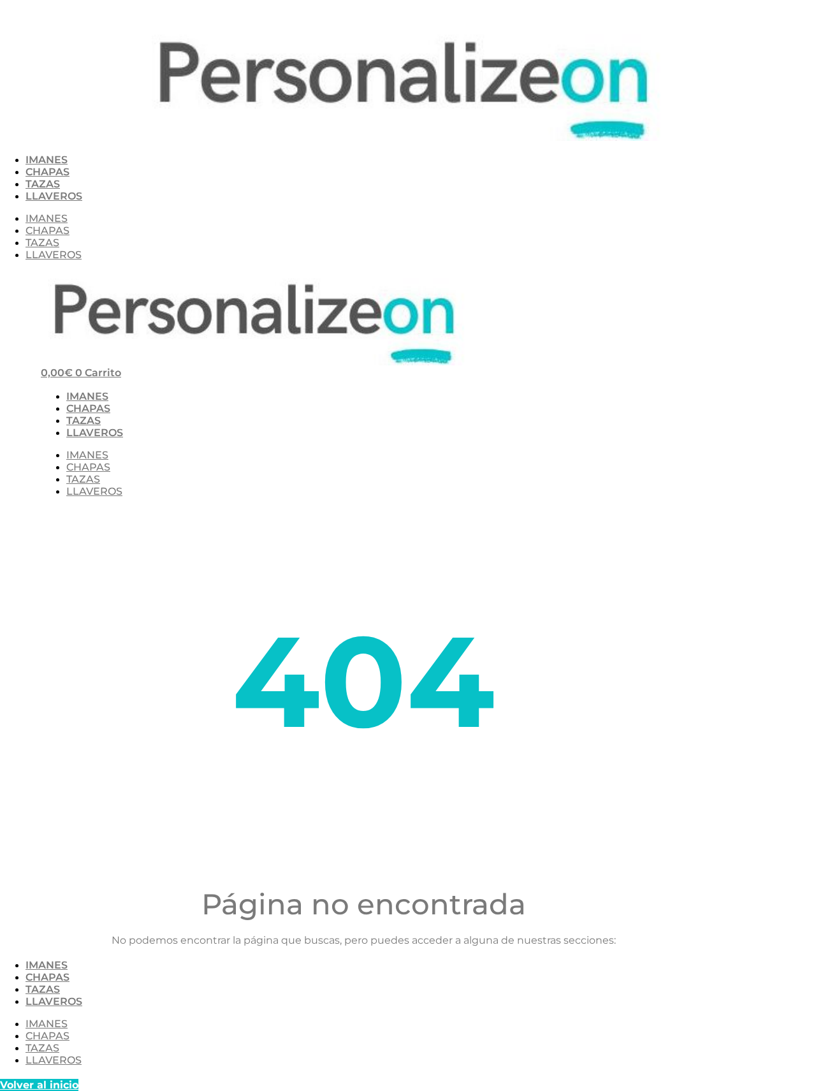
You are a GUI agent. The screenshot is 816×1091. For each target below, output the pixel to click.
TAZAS (43, 184)
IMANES (47, 160)
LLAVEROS (54, 196)
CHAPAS (47, 172)
